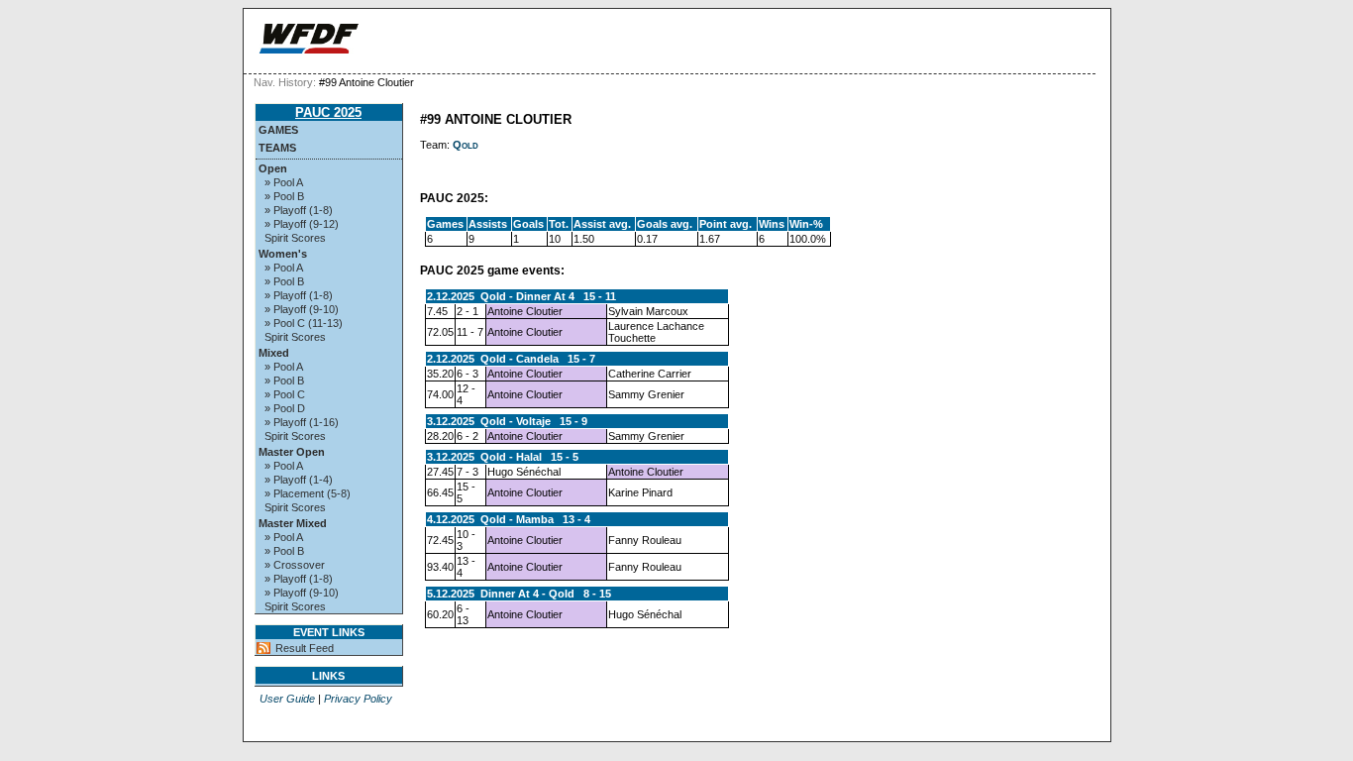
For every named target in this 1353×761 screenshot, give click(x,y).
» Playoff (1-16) (301, 422)
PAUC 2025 (328, 112)
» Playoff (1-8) (298, 210)
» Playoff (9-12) (301, 224)
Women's (283, 254)
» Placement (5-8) (307, 493)
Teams (277, 148)
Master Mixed (293, 523)
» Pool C (284, 394)
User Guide (287, 699)
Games (278, 130)
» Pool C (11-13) (303, 323)
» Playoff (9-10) (301, 309)
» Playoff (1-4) (298, 480)
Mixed (274, 353)
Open (273, 168)
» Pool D (284, 408)
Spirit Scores (295, 238)
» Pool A (283, 182)
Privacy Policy (358, 699)
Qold (465, 145)
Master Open (292, 452)
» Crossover (294, 565)
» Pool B (284, 196)
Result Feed (304, 648)
